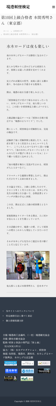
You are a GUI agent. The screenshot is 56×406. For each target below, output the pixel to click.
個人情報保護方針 (14, 321)
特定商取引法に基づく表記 (19, 316)
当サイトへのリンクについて (20, 311)
